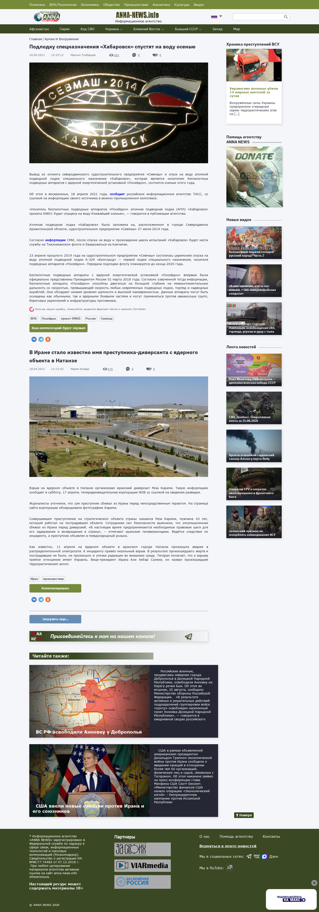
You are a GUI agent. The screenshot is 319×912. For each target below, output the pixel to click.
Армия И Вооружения (61, 39)
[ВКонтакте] (34, 339)
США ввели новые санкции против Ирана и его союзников (88, 808)
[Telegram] (41, 339)
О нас (204, 836)
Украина (112, 29)
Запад (217, 29)
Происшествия (136, 4)
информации (55, 240)
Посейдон (49, 318)
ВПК (34, 318)
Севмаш (106, 318)
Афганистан (39, 29)
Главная (35, 39)
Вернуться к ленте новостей (228, 846)
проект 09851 (71, 318)
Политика (37, 4)
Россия (91, 318)
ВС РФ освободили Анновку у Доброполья (89, 731)
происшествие (53, 579)
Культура (181, 4)
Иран (34, 579)
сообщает (117, 194)
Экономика (90, 4)
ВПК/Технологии (62, 4)
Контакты (271, 836)
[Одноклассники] (48, 339)
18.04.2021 (46, 55)
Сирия (65, 29)
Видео (199, 4)
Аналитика (161, 4)
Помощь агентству (236, 836)
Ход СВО (87, 29)
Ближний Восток (146, 29)
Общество (111, 4)
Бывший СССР (186, 29)
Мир (236, 29)
